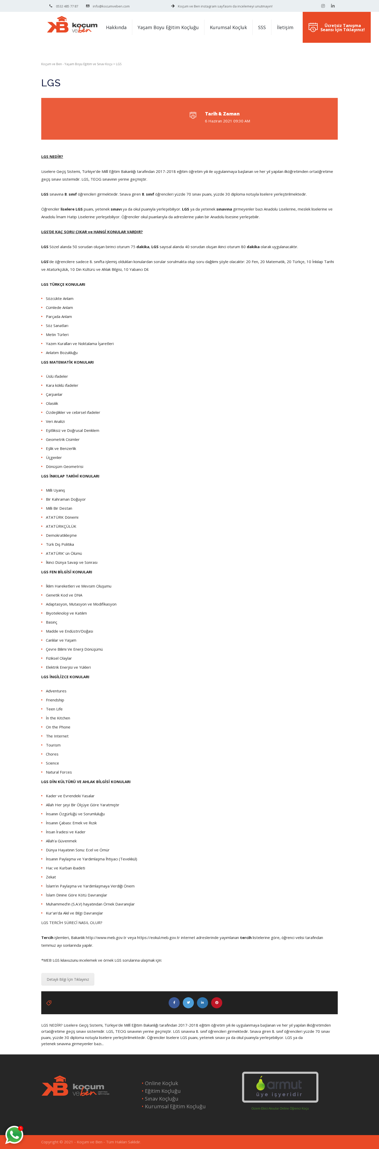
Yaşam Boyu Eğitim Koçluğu (168, 27)
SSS (262, 27)
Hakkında (116, 27)
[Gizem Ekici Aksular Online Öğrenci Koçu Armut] (280, 1087)
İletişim (285, 27)
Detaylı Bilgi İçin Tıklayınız (68, 979)
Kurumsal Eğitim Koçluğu (175, 1106)
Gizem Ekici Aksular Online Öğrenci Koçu (280, 1108)
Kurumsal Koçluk (228, 27)
